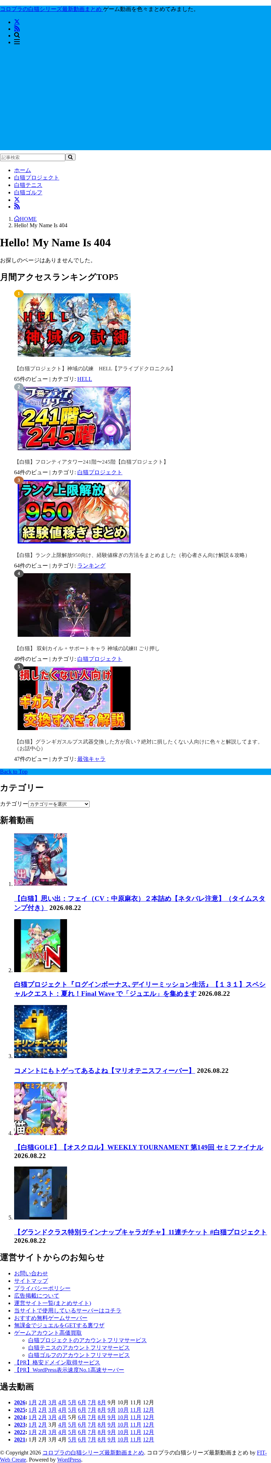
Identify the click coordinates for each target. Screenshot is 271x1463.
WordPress (69, 1460)
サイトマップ (31, 1281)
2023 (19, 1425)
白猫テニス (28, 185)
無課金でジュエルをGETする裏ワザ (59, 1325)
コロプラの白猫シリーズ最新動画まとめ (93, 1453)
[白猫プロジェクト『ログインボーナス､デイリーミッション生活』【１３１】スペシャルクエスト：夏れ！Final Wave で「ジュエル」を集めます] (40, 970)
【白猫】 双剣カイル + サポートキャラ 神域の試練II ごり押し (87, 648)
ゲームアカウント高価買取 (48, 1333)
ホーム (22, 170)
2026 (19, 1402)
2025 (19, 1410)
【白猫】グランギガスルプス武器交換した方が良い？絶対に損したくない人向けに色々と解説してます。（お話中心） (138, 745)
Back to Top (14, 772)
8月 (102, 1402)
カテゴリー (14, 804)
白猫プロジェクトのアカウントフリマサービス (87, 1340)
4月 (62, 1402)
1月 (33, 1402)
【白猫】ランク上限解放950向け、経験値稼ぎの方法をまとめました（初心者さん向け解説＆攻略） (132, 555)
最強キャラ (91, 759)
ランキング (91, 566)
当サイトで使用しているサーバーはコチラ (67, 1311)
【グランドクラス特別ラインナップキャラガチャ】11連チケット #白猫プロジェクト (140, 1232)
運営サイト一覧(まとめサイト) (52, 1303)
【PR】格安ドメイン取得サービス (57, 1362)
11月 (135, 1410)
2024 (19, 1417)
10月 (123, 1410)
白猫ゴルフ (28, 192)
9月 (112, 1410)
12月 (148, 1410)
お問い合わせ (31, 1273)
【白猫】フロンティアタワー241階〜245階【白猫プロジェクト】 (91, 462)
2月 (42, 1402)
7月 (92, 1402)
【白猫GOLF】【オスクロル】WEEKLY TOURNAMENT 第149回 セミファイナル (138, 1147)
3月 (52, 1402)
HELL (84, 379)
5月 (72, 1402)
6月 (82, 1402)
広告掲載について (36, 1296)
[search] (70, 157)
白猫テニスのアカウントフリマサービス (79, 1348)
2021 (19, 1439)
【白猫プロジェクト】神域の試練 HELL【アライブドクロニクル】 (95, 368)
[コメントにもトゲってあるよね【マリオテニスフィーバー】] (40, 1056)
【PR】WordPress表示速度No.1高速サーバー (69, 1370)
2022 (19, 1432)
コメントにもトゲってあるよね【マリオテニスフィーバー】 (104, 1070)
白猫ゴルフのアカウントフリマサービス (79, 1355)
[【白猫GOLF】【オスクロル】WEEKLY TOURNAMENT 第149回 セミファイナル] (40, 1133)
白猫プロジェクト (36, 178)
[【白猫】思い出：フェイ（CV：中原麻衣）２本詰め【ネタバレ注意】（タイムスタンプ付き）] (40, 884)
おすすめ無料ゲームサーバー (51, 1318)
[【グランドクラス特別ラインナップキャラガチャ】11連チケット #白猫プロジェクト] (40, 1218)
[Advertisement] (135, 100)
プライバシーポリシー (42, 1288)
